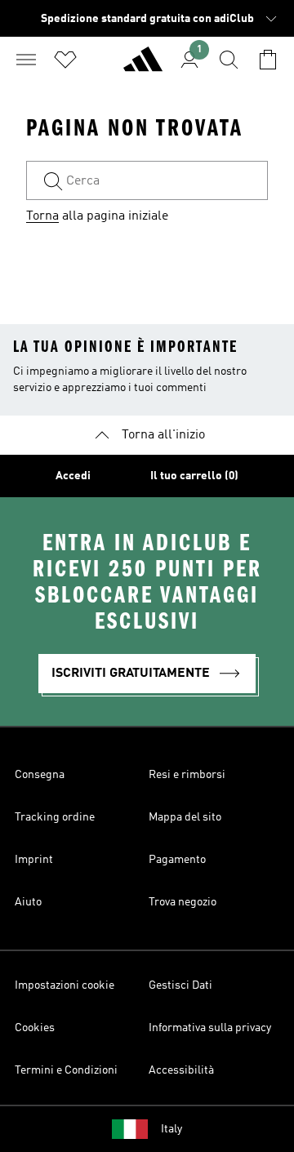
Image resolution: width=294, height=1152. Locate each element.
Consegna (40, 775)
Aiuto (28, 902)
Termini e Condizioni (66, 1070)
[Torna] (143, 66)
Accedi (73, 476)
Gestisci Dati (180, 985)
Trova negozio (182, 902)
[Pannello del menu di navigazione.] (26, 59)
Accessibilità (181, 1070)
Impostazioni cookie (64, 985)
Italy (171, 1129)
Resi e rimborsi (187, 775)
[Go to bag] (267, 59)
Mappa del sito (185, 817)
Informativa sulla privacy (210, 1028)
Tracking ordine (55, 817)
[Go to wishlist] (65, 59)
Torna (42, 216)
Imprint (34, 859)
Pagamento (177, 859)
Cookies (35, 1028)
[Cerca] (228, 59)
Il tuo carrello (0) (194, 476)
